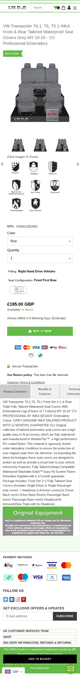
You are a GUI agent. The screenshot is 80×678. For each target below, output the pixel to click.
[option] (18, 146)
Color (11, 233)
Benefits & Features (44, 391)
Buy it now (42, 331)
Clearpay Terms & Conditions (26, 382)
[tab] (40, 631)
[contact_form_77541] (71, 669)
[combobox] (41, 7)
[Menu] (74, 7)
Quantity (13, 250)
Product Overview (14, 391)
